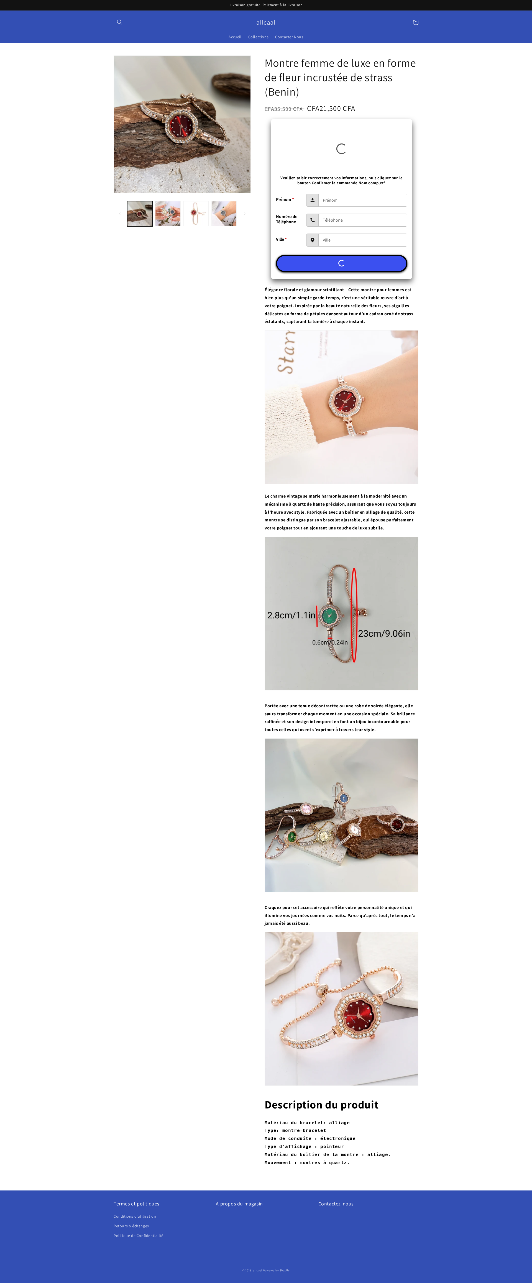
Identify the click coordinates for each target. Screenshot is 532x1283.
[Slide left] (120, 214)
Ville (281, 239)
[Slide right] (245, 214)
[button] (120, 22)
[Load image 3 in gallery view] (196, 213)
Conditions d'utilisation (135, 1216)
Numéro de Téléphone (286, 219)
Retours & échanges (131, 1225)
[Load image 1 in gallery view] (139, 213)
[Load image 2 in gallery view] (167, 213)
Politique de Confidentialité (138, 1235)
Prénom (285, 199)
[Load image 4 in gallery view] (224, 213)
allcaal (257, 1270)
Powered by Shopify (276, 1270)
